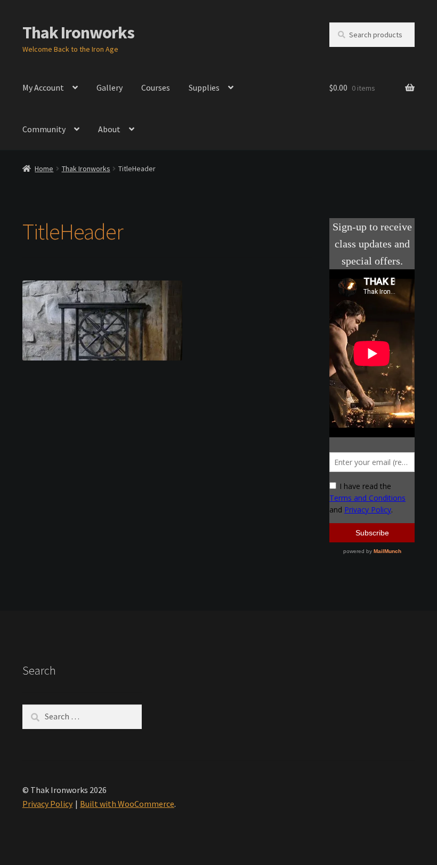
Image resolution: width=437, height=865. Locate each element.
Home (44, 168)
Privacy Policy (47, 803)
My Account (43, 87)
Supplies (204, 87)
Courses (155, 87)
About (109, 129)
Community (44, 129)
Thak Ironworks (78, 32)
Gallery (109, 87)
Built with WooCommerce (127, 803)
